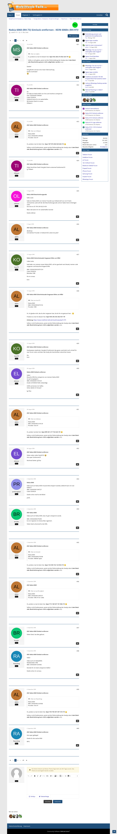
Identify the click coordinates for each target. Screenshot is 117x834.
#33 (78, 479)
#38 (78, 651)
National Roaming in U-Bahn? (94, 90)
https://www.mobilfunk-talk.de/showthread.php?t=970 (50, 320)
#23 (78, 121)
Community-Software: (58, 831)
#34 (78, 509)
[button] (32, 796)
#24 (78, 160)
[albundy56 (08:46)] (91, 100)
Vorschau (48, 801)
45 (23, 40)
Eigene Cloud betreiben (92, 56)
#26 (78, 224)
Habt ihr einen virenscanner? (93, 45)
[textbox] (53, 786)
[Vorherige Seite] (10, 40)
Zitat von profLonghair (37, 591)
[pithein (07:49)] (94, 100)
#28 (78, 291)
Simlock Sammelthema (92, 108)
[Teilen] (77, 40)
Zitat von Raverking (36, 699)
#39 (78, 689)
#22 (78, 85)
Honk (86, 69)
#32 (78, 448)
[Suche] (107, 15)
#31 (78, 409)
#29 (78, 343)
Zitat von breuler (35, 552)
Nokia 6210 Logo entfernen (93, 122)
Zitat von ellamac (36, 419)
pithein (87, 47)
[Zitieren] (77, 77)
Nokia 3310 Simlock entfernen (94, 118)
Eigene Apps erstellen (91, 40)
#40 (78, 728)
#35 (78, 542)
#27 (78, 254)
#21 (78, 44)
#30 (78, 368)
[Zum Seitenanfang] (114, 831)
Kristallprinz (103, 147)
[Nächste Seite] (26, 40)
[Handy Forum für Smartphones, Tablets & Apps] (58, 6)
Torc (86, 38)
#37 (78, 628)
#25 (78, 191)
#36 (78, 581)
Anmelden (100, 15)
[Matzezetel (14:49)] (85, 100)
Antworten (58, 801)
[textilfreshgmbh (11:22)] (88, 100)
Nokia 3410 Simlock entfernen (94, 113)
